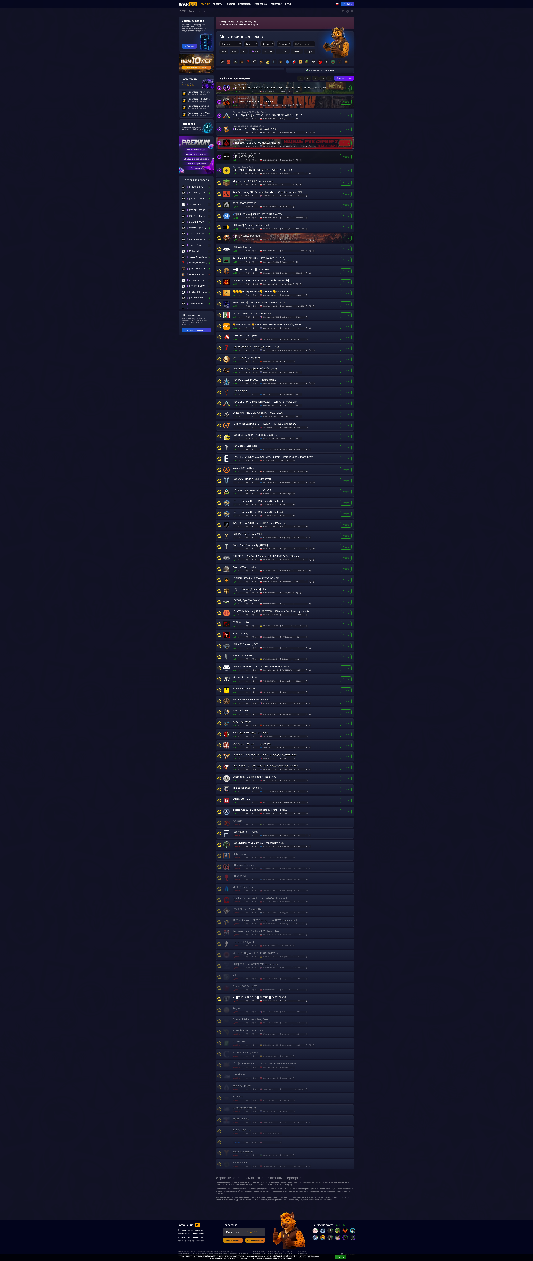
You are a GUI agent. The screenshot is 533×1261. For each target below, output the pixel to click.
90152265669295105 (244, 1107)
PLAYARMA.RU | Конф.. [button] (287, 670)
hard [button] (283, 1166)
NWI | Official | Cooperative (247, 909)
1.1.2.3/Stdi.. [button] (299, 780)
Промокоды (244, 4)
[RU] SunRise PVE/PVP (247, 236)
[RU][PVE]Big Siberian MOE (247, 533)
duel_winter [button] (286, 1089)
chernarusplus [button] (287, 146)
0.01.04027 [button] (299, 1089)
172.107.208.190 (242, 1129)
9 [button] (255, 185)
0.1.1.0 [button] (297, 968)
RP (243, 51)
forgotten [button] (285, 957)
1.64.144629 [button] (299, 560)
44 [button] (255, 405)
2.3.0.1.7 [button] (298, 824)
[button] (337, 4)
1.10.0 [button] (297, 1023)
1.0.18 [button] (297, 835)
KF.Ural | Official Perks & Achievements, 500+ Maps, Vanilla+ (265, 765)
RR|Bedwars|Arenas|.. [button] (287, 196)
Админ (297, 51)
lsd (234, 975)
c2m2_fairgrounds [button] (287, 339)
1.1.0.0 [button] (297, 747)
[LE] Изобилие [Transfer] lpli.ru (250, 589)
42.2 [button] (296, 132)
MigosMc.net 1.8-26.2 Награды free (253, 181)
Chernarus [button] (285, 560)
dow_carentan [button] (287, 979)
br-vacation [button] (286, 901)
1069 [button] (297, 957)
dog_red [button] (285, 913)
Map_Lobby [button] (286, 537)
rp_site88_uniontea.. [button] (287, 218)
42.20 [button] (297, 240)
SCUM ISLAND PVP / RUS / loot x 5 (254, 101)
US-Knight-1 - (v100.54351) (247, 357)
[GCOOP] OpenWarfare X (246, 600)
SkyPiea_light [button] (286, 493)
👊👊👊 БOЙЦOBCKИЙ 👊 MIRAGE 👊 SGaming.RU (261, 291)
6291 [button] (256, 306)
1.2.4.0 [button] (297, 1122)
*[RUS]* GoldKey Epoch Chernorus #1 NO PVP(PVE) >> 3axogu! (266, 556)
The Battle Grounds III (245, 677)
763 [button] (256, 582)
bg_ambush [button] (286, 681)
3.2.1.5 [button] (297, 913)
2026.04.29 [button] (299, 218)
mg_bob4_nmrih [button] (287, 1001)
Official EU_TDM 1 (243, 798)
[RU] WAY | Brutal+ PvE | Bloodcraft (252, 478)
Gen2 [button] (284, 405)
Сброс (310, 51)
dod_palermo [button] (286, 317)
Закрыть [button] (340, 1257)
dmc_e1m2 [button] (286, 780)
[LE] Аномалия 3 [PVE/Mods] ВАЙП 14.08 (256, 346)
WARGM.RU (198, 1251)
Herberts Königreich (244, 942)
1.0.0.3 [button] (297, 692)
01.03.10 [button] (298, 350)
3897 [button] (256, 146)
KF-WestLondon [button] (287, 769)
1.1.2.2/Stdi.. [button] (299, 615)
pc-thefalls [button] (285, 1100)
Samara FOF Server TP (245, 986)
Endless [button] (284, 1012)
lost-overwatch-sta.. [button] (287, 427)
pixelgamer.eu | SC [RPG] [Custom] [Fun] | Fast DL (260, 809)
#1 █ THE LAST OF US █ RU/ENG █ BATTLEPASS (259, 997)
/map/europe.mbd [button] (287, 714)
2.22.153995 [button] (299, 251)
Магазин (283, 51)
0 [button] (255, 471)
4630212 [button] (298, 681)
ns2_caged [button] (285, 924)
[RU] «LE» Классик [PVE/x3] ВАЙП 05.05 (255, 368)
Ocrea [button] (284, 758)
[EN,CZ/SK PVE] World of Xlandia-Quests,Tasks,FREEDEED (265, 754)
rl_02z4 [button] (284, 813)
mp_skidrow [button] (286, 604)
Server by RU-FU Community (248, 1030)
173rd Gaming (240, 633)
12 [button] (255, 273)
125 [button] (256, 91)
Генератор (276, 4)
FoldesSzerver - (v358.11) (246, 1052)
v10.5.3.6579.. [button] (300, 229)
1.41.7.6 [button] (298, 328)
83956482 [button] (285, 460)
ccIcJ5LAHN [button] (286, 571)
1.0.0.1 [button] (297, 648)
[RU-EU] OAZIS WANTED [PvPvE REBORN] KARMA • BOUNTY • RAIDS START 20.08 (280, 87)
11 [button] (255, 229)
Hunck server (240, 1162)
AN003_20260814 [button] (287, 350)
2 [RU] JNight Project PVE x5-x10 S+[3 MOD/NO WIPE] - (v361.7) (268, 115)
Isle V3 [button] (284, 207)
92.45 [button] (297, 383)
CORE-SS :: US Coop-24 (245, 335)
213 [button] (256, 328)
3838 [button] (256, 284)
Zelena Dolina (240, 1041)
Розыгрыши (261, 4)
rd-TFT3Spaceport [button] (287, 890)
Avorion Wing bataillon (245, 567)
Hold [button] (283, 747)
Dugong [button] (284, 549)
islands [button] (284, 703)
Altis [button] (283, 251)
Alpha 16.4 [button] (299, 924)
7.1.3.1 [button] (297, 890)
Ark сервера (302, 1251)
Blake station (240, 853)
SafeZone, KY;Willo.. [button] (287, 240)
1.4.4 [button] (297, 1034)
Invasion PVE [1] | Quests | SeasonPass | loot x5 (259, 302)
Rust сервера (287, 1253)
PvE (234, 51)
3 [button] (255, 173)
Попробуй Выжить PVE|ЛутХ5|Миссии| (257, 142)
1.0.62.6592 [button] (299, 868)
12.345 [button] (297, 846)
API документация (255, 1240)
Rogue (236, 1008)
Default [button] (284, 1122)
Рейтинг (205, 4)
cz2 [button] (283, 615)
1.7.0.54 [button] (298, 670)
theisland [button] (285, 1067)
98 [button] (255, 383)
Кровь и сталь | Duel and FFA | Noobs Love (256, 931)
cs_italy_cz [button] (286, 692)
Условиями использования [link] (264, 1258)
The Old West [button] (286, 868)
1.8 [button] (296, 604)
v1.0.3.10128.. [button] (287, 91)
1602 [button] (256, 372)
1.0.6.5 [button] (297, 769)
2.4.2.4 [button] (297, 526)
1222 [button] (256, 593)
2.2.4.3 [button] (297, 339)
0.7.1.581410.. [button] (287, 946)
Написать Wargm (233, 1240)
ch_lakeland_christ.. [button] (287, 824)
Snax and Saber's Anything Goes (250, 1019)
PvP (224, 51)
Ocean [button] (284, 504)
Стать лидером (345, 78)
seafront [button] (285, 1155)
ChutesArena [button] (286, 935)
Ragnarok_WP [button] (287, 383)
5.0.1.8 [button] (297, 813)
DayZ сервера (302, 1253)
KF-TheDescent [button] (287, 637)
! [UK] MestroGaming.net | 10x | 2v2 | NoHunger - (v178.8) (264, 1063)
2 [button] (255, 218)
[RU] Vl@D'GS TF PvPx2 (245, 831)
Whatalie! (238, 820)
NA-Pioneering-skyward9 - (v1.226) (252, 489)
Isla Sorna (238, 1096)
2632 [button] (297, 173)
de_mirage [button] (286, 295)
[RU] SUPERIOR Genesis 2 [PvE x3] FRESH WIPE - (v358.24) (265, 401)
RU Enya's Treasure (243, 864)
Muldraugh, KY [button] (287, 132)
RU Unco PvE (239, 875)
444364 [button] (297, 1012)
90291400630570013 (244, 203)
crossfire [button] (285, 471)
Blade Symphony (242, 1085)
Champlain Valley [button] (287, 626)
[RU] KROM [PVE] (244, 156)
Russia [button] (284, 262)
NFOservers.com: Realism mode (250, 732)
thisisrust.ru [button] (286, 173)
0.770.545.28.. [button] (287, 105)
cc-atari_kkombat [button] (287, 1078)
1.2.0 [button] (297, 901)
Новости (230, 4)
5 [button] (255, 119)
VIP (256, 51)
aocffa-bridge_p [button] (287, 791)
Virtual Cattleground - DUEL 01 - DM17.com (256, 953)
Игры (288, 4)
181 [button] (256, 482)
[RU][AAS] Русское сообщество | (251, 225)
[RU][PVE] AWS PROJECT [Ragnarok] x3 (254, 379)
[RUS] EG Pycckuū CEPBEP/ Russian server (255, 964)
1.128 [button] (297, 537)
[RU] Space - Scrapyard (245, 445)
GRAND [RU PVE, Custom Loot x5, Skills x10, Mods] (261, 280)
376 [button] (256, 160)
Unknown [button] (285, 1034)
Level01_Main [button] (287, 593)
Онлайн (268, 51)
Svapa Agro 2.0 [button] (287, 1045)
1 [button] (255, 196)
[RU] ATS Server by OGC (245, 644)
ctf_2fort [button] (285, 273)
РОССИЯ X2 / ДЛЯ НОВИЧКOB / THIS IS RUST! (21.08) (262, 170)
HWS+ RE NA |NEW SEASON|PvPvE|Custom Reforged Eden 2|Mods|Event (273, 456)
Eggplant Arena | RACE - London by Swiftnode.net (260, 897)
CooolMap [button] (285, 835)
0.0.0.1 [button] (297, 482)
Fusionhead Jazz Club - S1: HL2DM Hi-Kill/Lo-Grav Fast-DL (264, 423)
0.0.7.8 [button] (297, 879)
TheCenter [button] (285, 1056)
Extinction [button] (285, 659)
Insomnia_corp (241, 1118)
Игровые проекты (259, 1253)
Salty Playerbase (242, 721)
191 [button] (296, 582)
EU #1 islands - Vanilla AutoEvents (251, 699)
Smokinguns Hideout (244, 688)
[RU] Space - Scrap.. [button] (287, 449)
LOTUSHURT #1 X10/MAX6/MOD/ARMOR (256, 578)
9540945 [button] (298, 317)
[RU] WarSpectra (242, 247)
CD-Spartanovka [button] (287, 736)
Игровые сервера (259, 1251)
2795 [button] (256, 240)
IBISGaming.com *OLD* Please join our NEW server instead (265, 920)
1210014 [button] (298, 449)
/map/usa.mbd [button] (287, 648)
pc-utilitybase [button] (286, 1023)
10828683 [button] (298, 273)
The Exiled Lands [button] (287, 846)
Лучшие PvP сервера (274, 1253)
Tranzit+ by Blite (241, 710)
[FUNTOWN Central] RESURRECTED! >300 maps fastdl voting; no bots (271, 611)
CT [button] (283, 968)
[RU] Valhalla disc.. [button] (287, 394)
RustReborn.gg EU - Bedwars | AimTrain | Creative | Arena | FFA (267, 192)
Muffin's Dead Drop (243, 886)
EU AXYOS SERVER (243, 1151)
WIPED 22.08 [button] (286, 582)
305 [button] (256, 105)
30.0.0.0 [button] (298, 802)
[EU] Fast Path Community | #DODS (252, 313)
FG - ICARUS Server (243, 655)
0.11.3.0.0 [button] (298, 1166)
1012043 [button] (298, 703)
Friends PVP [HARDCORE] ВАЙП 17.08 (256, 128)
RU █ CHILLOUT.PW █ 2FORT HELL (252, 269)
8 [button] (255, 560)
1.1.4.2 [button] (297, 1001)
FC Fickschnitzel (241, 622)
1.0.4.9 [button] (297, 979)
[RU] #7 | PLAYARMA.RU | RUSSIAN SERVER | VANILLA (262, 666)
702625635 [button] (299, 935)
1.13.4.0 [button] (298, 549)
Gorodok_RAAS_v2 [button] (287, 229)
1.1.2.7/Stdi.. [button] (299, 471)
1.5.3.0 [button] (297, 1045)
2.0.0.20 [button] (298, 736)
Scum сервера (287, 1251)
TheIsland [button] (285, 725)
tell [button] (283, 526)
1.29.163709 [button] (299, 146)
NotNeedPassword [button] (287, 879)
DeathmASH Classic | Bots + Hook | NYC (254, 776)
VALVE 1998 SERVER (244, 467)
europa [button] (284, 857)
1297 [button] (256, 350)
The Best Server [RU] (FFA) (247, 787)
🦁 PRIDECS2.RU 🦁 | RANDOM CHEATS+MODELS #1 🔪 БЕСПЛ (268, 324)
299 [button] (256, 416)
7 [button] (255, 648)
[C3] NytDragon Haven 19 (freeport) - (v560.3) (258, 500)
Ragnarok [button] (285, 119)
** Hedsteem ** (241, 1074)
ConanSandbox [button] (287, 160)
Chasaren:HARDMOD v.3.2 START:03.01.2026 (258, 412)
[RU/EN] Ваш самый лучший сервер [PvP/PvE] (259, 842)
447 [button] (296, 990)
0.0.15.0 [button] (298, 725)
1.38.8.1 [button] (298, 295)
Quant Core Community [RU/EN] (250, 545)
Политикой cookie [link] (285, 1258)
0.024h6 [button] (298, 626)
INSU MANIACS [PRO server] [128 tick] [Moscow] (259, 523)
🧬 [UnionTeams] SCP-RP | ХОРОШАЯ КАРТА (257, 214)
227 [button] (256, 394)
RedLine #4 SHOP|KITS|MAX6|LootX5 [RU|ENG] (259, 258)
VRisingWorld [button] (286, 482)
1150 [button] (297, 637)
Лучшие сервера (273, 1251)
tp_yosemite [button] (286, 990)
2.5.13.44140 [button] (299, 571)
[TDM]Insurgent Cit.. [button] (287, 802)
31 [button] (255, 132)
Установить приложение (196, 330)
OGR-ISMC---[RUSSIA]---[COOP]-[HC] (252, 743)
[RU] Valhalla (240, 390)
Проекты (217, 4)
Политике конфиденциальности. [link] (308, 1256)
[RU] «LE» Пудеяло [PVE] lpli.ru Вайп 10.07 (256, 434)
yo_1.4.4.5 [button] (285, 416)
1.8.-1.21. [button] (285, 185)
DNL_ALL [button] (285, 361)
